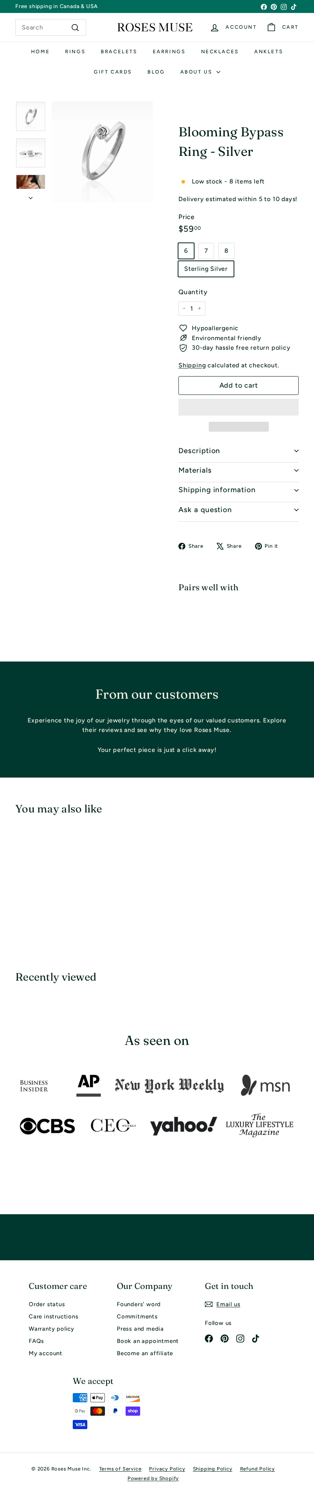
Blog (156, 72)
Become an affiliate (145, 1353)
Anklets (268, 51)
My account (45, 1353)
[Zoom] (102, 151)
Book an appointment (148, 1341)
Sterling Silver (206, 268)
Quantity (192, 292)
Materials (195, 470)
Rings (75, 51)
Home (40, 51)
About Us (197, 72)
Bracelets (119, 51)
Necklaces (220, 51)
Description (199, 450)
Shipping (192, 365)
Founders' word (139, 1304)
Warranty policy (51, 1328)
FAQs (36, 1341)
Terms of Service (120, 1469)
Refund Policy (257, 1469)
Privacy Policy (167, 1469)
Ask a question (205, 509)
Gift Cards (113, 72)
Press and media (140, 1328)
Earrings (169, 51)
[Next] (30, 196)
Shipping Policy (212, 1469)
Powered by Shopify (153, 1478)
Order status (47, 1304)
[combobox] (50, 27)
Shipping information (217, 489)
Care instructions (53, 1316)
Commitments (137, 1316)
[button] (238, 407)
